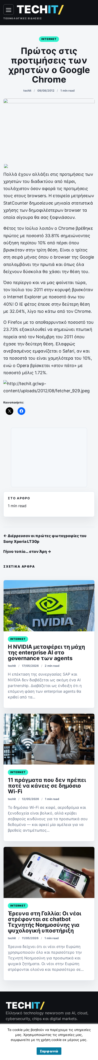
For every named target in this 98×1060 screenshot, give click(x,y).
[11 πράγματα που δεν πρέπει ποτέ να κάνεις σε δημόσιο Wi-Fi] (49, 739)
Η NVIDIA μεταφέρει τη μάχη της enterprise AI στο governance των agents (46, 652)
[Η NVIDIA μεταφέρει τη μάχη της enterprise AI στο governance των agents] (49, 605)
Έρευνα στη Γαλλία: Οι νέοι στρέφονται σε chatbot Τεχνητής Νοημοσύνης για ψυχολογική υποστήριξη (44, 922)
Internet (49, 39)
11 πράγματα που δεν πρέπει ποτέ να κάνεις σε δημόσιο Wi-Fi (47, 786)
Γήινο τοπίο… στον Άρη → (27, 551)
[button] (49, 1051)
